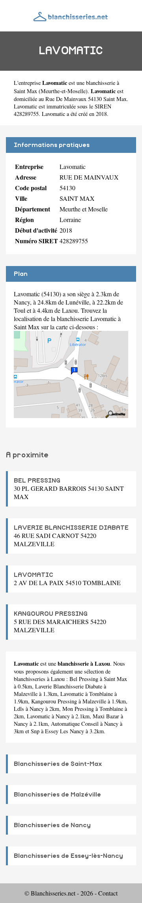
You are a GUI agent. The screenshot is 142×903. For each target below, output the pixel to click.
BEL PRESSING (37, 480)
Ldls (19, 708)
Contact (108, 893)
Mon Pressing (78, 708)
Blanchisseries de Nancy (52, 825)
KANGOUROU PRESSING (51, 614)
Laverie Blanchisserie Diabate (68, 686)
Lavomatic (72, 693)
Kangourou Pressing (54, 701)
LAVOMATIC (33, 575)
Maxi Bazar (106, 716)
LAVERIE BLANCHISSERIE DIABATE (71, 528)
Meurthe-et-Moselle (63, 91)
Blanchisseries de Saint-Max (58, 764)
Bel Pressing (83, 679)
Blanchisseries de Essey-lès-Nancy (68, 856)
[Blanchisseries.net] (71, 15)
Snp (35, 731)
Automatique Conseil (75, 723)
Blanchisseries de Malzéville (57, 794)
